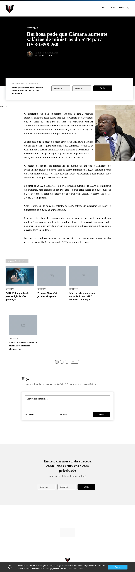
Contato (104, 8)
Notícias (10, 289)
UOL (5, 106)
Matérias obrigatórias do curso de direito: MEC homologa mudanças (82, 296)
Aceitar (118, 567)
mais (73, 362)
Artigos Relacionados (17, 261)
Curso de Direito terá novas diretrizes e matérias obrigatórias (23, 345)
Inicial (121, 8)
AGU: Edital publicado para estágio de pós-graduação (17, 296)
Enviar (102, 88)
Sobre (113, 8)
